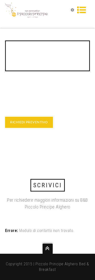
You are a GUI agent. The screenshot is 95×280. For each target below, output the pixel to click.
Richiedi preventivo (29, 122)
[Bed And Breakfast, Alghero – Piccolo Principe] (26, 10)
